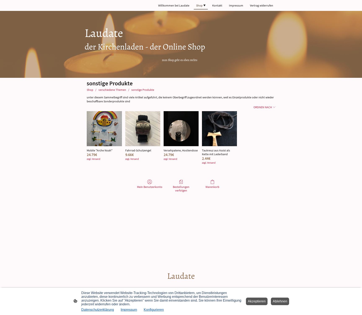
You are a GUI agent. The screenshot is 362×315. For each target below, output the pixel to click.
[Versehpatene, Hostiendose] (181, 128)
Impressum (129, 309)
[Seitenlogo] (181, 285)
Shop (90, 90)
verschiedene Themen (112, 90)
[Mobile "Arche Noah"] (104, 128)
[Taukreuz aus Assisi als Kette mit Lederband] (219, 128)
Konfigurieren (154, 309)
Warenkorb (212, 187)
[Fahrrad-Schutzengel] (142, 128)
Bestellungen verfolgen (181, 188)
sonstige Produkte (142, 90)
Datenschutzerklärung (97, 309)
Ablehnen (280, 301)
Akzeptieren (257, 301)
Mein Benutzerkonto (149, 187)
